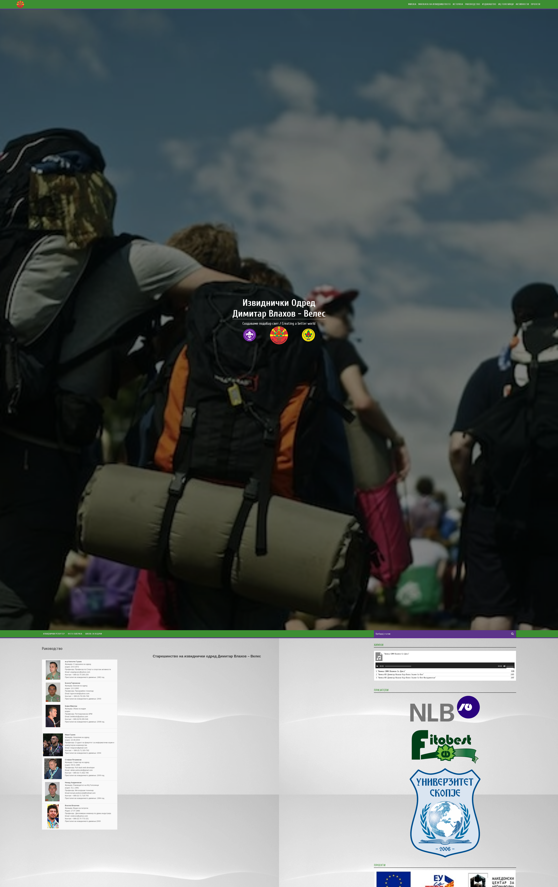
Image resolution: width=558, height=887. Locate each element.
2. (400, 674)
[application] (445, 665)
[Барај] (512, 633)
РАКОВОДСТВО (472, 4)
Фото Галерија (75, 634)
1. (390, 671)
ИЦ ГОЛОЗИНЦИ (506, 4)
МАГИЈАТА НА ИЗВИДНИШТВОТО (434, 4)
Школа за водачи (93, 634)
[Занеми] (504, 666)
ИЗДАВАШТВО (489, 4)
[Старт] (377, 666)
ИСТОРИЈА (458, 4)
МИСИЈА (412, 4)
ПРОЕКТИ (535, 4)
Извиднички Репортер (54, 634)
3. (406, 677)
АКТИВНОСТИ (522, 4)
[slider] (510, 666)
